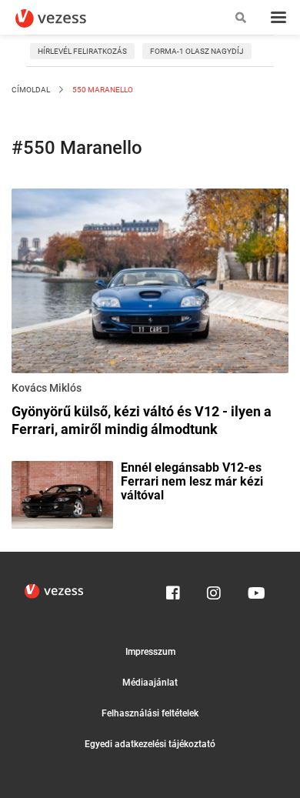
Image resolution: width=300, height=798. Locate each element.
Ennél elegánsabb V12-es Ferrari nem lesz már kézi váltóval (192, 482)
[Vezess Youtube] (255, 589)
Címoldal (31, 89)
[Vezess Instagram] (214, 589)
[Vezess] (65, 18)
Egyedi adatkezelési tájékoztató (150, 744)
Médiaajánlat (150, 682)
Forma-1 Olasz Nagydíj (197, 51)
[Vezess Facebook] (173, 589)
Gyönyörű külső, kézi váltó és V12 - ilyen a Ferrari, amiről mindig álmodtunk (142, 420)
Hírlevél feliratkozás (82, 51)
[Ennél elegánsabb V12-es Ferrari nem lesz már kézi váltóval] (62, 494)
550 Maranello (102, 89)
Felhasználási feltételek (150, 713)
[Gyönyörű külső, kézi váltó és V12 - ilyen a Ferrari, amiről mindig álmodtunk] (150, 283)
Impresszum (150, 651)
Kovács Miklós (47, 388)
